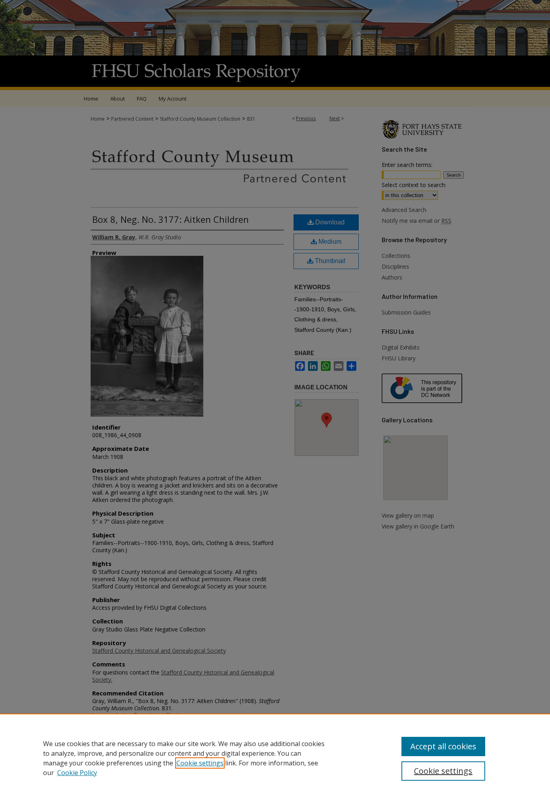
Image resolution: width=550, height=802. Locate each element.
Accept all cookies (443, 746)
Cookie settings (199, 763)
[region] (275, 758)
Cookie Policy (77, 772)
